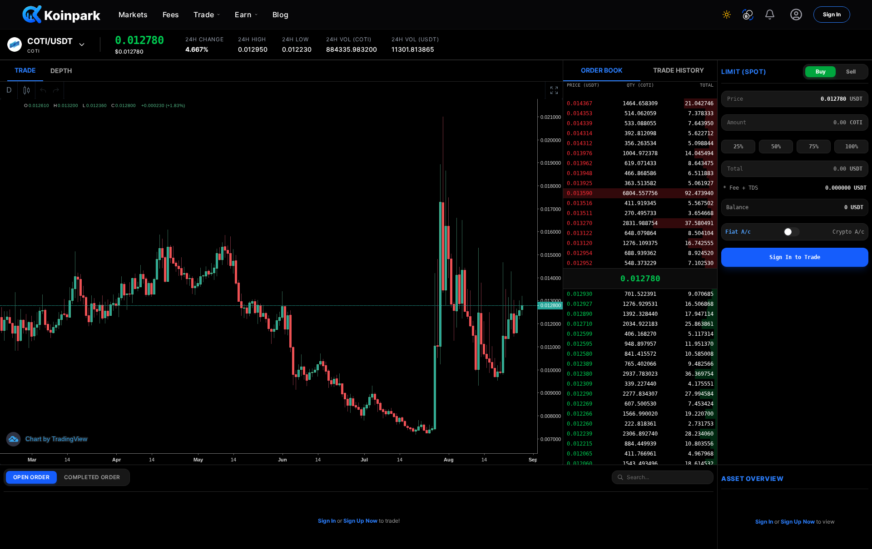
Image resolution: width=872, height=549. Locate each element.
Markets (133, 14)
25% (738, 146)
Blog (280, 14)
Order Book (602, 70)
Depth (61, 70)
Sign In (832, 14)
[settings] (796, 15)
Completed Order (92, 477)
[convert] (747, 14)
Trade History (678, 70)
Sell (851, 71)
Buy (821, 71)
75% (813, 146)
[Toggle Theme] (726, 14)
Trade (25, 70)
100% (851, 146)
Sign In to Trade (794, 257)
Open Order (31, 477)
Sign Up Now (360, 520)
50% (776, 146)
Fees (171, 14)
